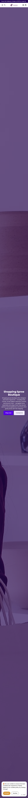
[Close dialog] (27, 391)
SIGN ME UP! (7, 401)
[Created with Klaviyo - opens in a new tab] (14, 406)
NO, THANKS (7, 403)
